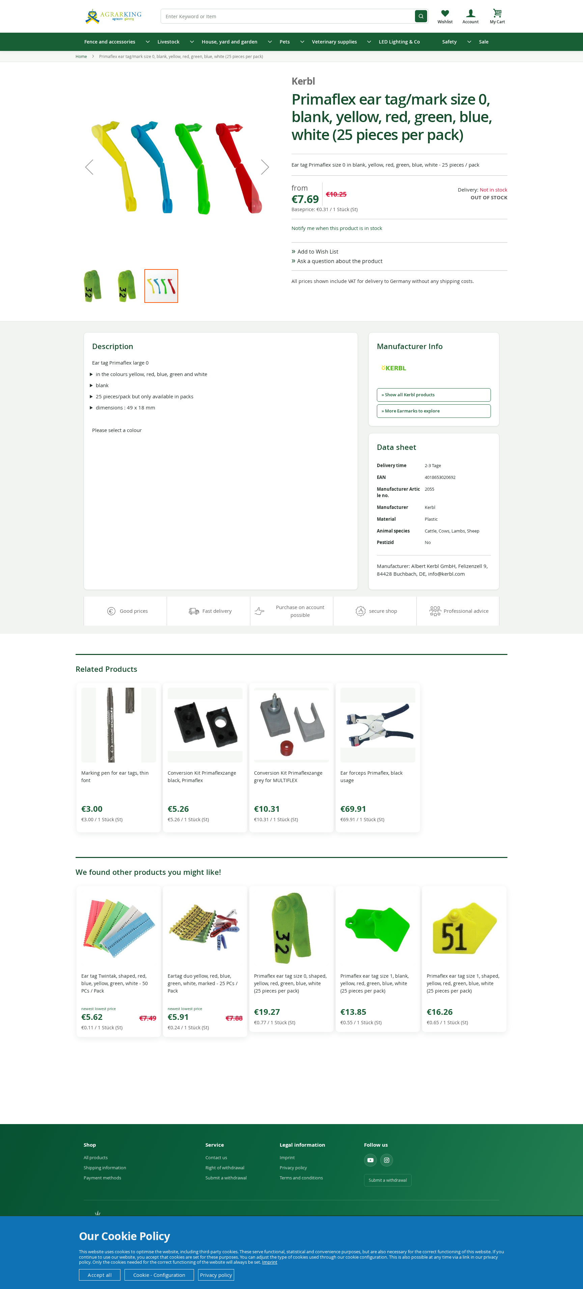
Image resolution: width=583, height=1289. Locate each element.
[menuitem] (114, 42)
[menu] (291, 42)
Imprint (287, 1157)
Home (81, 56)
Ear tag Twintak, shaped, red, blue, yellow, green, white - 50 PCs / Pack (114, 983)
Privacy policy (293, 1168)
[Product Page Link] (118, 760)
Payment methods (102, 1178)
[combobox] (294, 16)
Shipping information (105, 1168)
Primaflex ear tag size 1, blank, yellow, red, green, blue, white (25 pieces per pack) (374, 983)
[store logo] (114, 16)
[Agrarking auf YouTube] (370, 1160)
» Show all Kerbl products (408, 395)
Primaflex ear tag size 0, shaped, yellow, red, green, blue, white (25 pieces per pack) (290, 983)
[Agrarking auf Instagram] (386, 1160)
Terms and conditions (301, 1178)
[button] (89, 166)
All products (96, 1157)
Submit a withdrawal (226, 1178)
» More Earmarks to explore (411, 411)
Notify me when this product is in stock (337, 228)
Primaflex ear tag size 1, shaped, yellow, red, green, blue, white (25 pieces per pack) (463, 983)
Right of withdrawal (224, 1168)
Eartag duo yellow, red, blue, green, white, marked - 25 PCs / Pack (203, 983)
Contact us (216, 1157)
